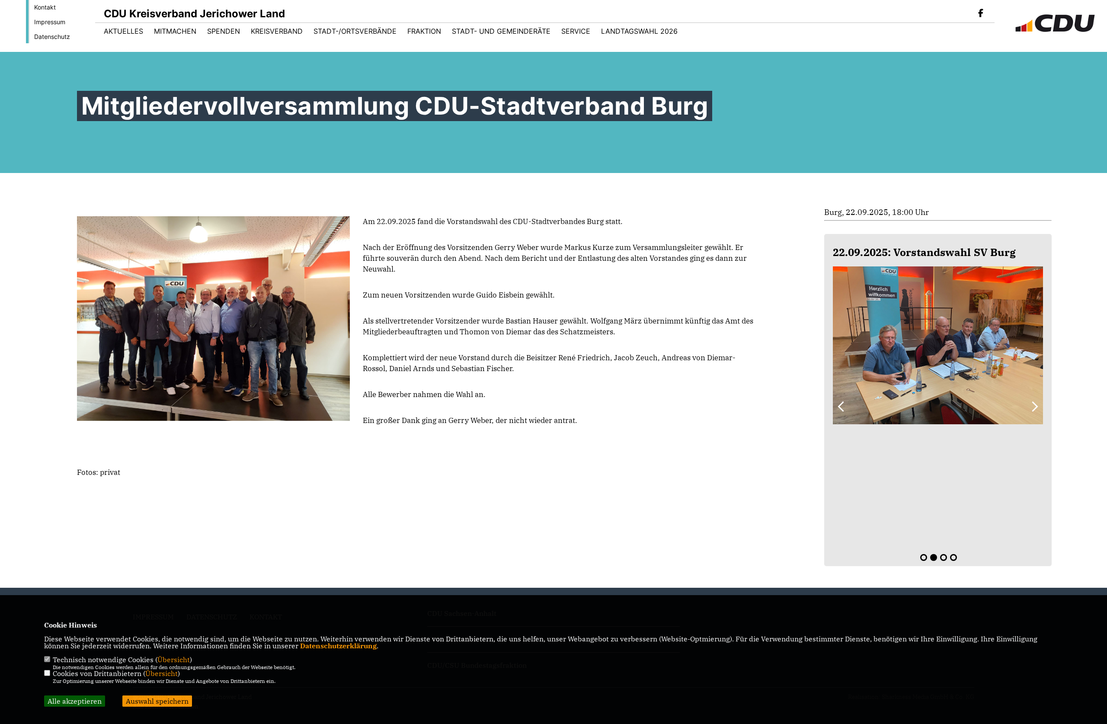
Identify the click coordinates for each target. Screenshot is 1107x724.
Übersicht (173, 659)
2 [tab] (933, 557)
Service (575, 31)
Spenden (223, 31)
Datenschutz (52, 36)
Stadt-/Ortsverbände (355, 31)
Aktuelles (123, 31)
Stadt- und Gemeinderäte (501, 31)
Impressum (49, 22)
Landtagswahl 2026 (639, 31)
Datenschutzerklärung (338, 645)
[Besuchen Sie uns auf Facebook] (981, 14)
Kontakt (45, 7)
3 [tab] (943, 557)
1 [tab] (923, 557)
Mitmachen (175, 31)
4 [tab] (953, 557)
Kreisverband (277, 31)
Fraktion (424, 31)
